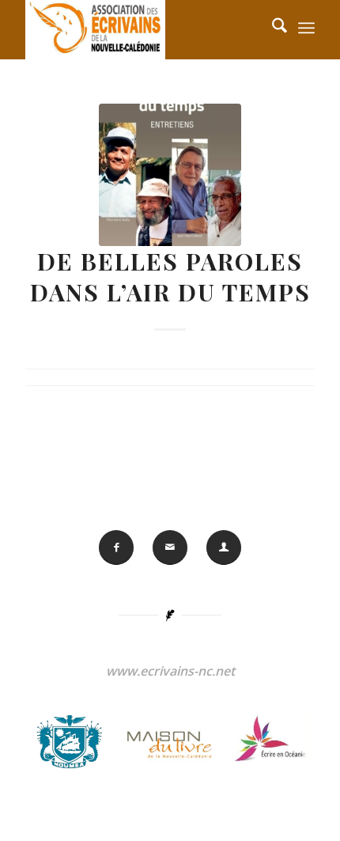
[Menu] (306, 28)
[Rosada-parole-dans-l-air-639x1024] (170, 175)
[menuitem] (306, 28)
